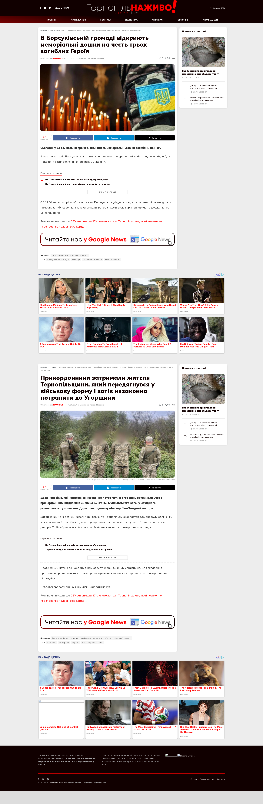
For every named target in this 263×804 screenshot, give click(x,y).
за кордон (64, 643)
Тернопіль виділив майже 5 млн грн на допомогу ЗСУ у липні (79, 549)
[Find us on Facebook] (40, 8)
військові (51, 643)
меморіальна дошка (92, 260)
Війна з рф (53, 30)
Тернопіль (182, 20)
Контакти (221, 779)
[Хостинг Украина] (186, 755)
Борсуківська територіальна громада (70, 255)
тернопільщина (112, 260)
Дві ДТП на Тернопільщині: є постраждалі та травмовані (203, 87)
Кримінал (157, 20)
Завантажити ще (107, 192)
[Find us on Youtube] (45, 8)
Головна (43, 30)
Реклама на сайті (207, 779)
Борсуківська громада (58, 260)
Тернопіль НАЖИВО (57, 782)
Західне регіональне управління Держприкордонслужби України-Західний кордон (91, 638)
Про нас (194, 779)
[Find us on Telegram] (50, 8)
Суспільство (78, 20)
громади (76, 260)
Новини (51, 20)
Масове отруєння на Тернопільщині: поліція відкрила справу (207, 99)
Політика (105, 20)
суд (83, 643)
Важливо (52, 367)
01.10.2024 (72, 58)
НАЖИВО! (58, 58)
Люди (93, 58)
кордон (75, 643)
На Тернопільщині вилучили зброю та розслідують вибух (77, 184)
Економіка (131, 20)
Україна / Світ (210, 20)
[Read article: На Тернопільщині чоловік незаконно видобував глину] (203, 52)
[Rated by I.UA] (171, 755)
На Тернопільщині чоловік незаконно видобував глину (76, 179)
